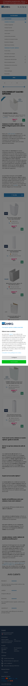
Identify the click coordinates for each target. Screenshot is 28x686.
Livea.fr (11, 334)
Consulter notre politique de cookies (11, 352)
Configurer (14, 357)
